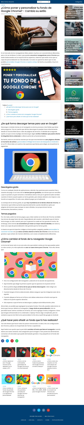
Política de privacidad (57, 420)
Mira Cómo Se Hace (49, 416)
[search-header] (48, 2)
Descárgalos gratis (13, 110)
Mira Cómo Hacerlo (7, 2)
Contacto (40, 420)
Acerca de (23, 420)
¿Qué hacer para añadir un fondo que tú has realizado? (22, 116)
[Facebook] (34, 410)
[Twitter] (38, 410)
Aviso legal (31, 420)
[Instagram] (43, 410)
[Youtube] (48, 410)
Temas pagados (13, 112)
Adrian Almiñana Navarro (10, 13)
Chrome (3, 5)
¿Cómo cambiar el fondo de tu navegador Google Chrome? (24, 114)
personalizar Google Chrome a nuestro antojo (21, 62)
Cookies (47, 420)
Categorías (78, 2)
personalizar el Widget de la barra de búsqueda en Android (37, 142)
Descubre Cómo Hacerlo (36, 416)
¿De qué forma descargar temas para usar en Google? (22, 107)
